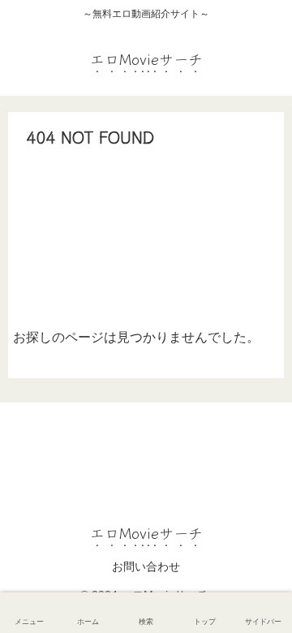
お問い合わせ (146, 566)
